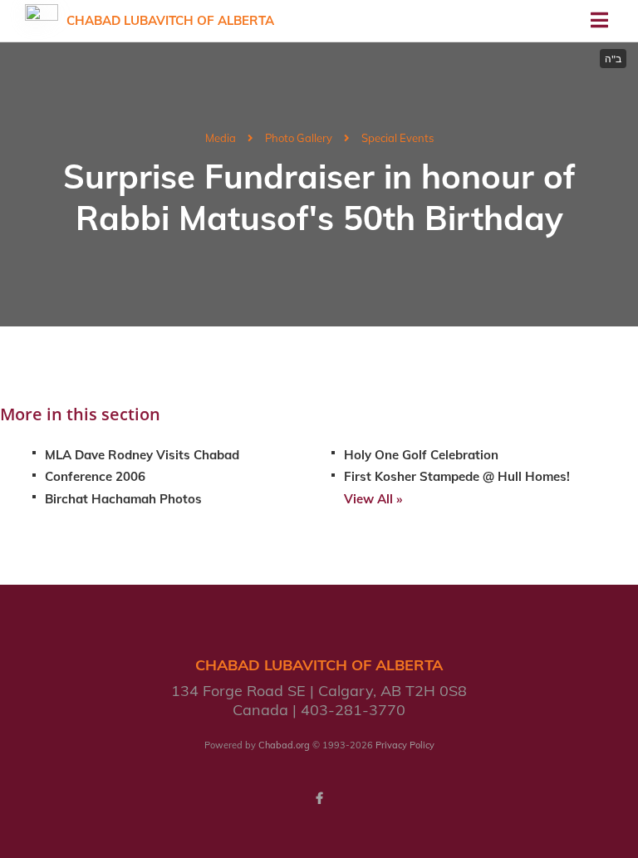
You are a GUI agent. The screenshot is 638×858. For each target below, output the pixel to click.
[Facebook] (319, 798)
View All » (373, 499)
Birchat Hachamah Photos (123, 499)
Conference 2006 (95, 476)
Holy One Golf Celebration (421, 455)
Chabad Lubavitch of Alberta (170, 20)
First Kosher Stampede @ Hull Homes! (457, 476)
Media (220, 138)
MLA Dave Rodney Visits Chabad (142, 455)
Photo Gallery (298, 138)
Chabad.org (284, 745)
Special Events (397, 138)
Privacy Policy (404, 745)
